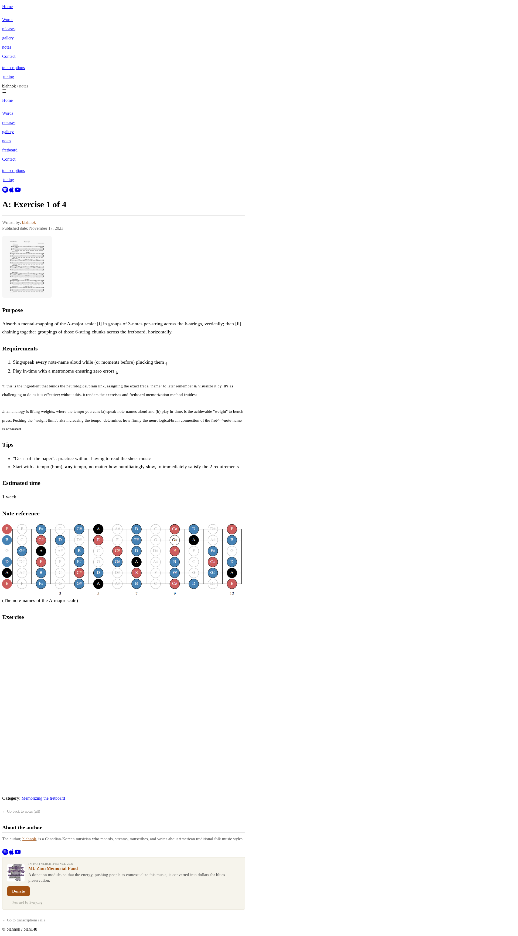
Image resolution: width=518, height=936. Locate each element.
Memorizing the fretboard (43, 798)
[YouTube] (18, 191)
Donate (18, 891)
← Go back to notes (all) (21, 811)
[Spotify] (5, 191)
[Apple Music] (11, 191)
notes (23, 86)
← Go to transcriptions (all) (23, 920)
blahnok (9, 86)
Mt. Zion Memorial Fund (53, 868)
